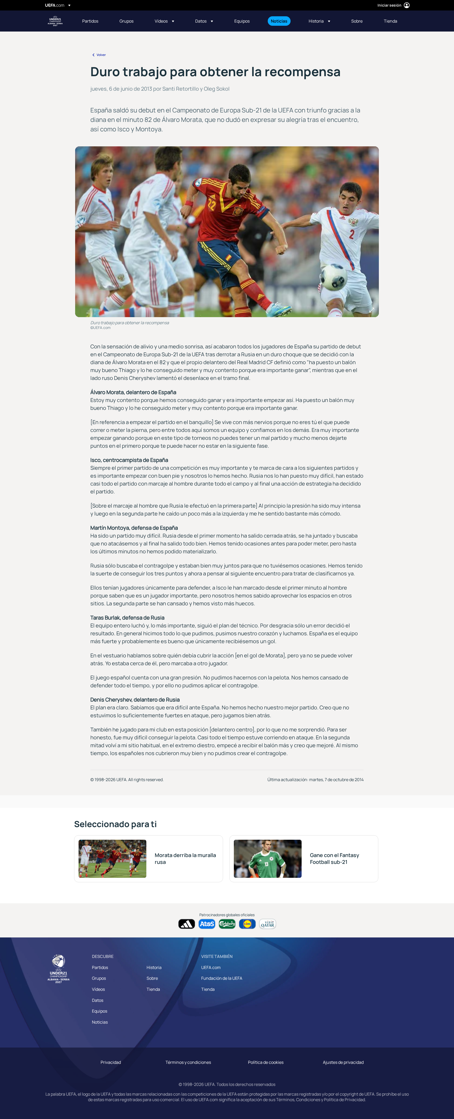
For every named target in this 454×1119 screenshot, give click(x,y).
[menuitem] (94, 21)
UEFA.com (211, 967)
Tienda (153, 989)
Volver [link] (101, 55)
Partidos (100, 967)
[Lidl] (247, 924)
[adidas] (186, 924)
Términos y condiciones (188, 1062)
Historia (154, 967)
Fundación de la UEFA (221, 978)
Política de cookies (265, 1062)
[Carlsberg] (227, 924)
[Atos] (206, 924)
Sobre (152, 978)
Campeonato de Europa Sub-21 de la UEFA (55, 21)
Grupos (99, 978)
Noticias (100, 1022)
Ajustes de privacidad (343, 1062)
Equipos (99, 1011)
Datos (97, 1000)
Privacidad (111, 1062)
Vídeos (98, 989)
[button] (164, 21)
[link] (90, 21)
